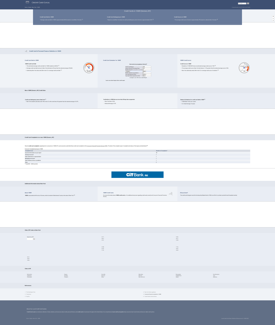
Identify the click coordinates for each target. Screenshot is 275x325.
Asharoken (29, 274)
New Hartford (142, 277)
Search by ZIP (30, 237)
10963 (28, 260)
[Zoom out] (273, 18)
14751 (102, 240)
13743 (102, 248)
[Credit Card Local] (29, 2)
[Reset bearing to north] (273, 20)
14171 (102, 236)
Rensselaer (178, 274)
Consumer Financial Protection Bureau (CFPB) (97, 146)
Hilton (102, 277)
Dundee (66, 275)
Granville (103, 274)
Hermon (103, 275)
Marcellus (141, 274)
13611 (177, 238)
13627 (102, 238)
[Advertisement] (137, 35)
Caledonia (29, 275)
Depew (65, 274)
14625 (177, 250)
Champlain (29, 277)
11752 (102, 250)
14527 (177, 248)
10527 (28, 258)
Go (248, 3)
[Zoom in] (273, 16)
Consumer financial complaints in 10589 (153, 294)
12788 (102, 246)
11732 (177, 246)
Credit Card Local (41, 2)
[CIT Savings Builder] (137, 177)
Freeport (66, 277)
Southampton (216, 274)
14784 (177, 240)
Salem (177, 277)
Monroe (140, 275)
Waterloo (215, 277)
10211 (28, 257)
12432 (177, 236)
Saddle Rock (178, 275)
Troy (214, 275)
